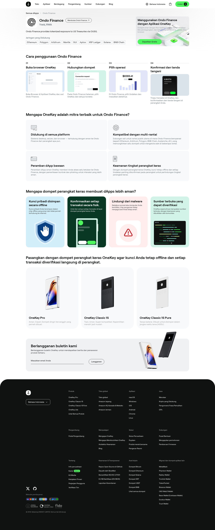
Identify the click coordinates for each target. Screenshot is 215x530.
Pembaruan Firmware (167, 444)
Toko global (103, 397)
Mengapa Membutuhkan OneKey (112, 440)
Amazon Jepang (105, 401)
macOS (132, 397)
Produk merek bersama (138, 444)
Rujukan (132, 440)
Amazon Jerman (105, 410)
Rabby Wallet (164, 475)
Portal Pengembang (76, 436)
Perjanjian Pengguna (77, 483)
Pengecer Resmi (135, 448)
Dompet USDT (134, 483)
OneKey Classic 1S (76, 401)
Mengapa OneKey (106, 436)
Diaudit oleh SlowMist (107, 471)
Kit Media (72, 475)
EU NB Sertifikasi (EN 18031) (109, 479)
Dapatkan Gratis (149, 42)
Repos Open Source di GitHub (110, 467)
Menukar (162, 397)
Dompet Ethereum (136, 471)
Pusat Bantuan (165, 436)
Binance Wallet (165, 487)
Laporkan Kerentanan (107, 483)
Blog (100, 448)
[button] (46, 4)
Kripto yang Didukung (167, 401)
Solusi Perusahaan (136, 436)
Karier (71, 471)
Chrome (132, 414)
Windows (132, 401)
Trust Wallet (163, 504)
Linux (131, 418)
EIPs (160, 410)
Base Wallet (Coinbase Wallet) (171, 495)
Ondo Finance (49, 13)
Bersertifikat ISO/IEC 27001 (109, 475)
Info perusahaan (75, 467)
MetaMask (163, 467)
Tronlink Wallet (164, 479)
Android (132, 410)
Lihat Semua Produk (76, 414)
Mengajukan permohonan (169, 440)
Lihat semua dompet (137, 491)
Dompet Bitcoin (135, 467)
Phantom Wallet (165, 471)
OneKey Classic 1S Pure (78, 406)
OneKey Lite (73, 410)
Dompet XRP (134, 479)
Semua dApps (32, 13)
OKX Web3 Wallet (166, 491)
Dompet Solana (135, 475)
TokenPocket (164, 483)
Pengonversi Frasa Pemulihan (170, 406)
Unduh (180, 4)
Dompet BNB (134, 487)
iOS (130, 406)
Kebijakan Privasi (75, 479)
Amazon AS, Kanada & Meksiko (111, 406)
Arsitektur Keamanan (107, 444)
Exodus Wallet (164, 500)
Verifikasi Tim (74, 487)
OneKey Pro (73, 397)
